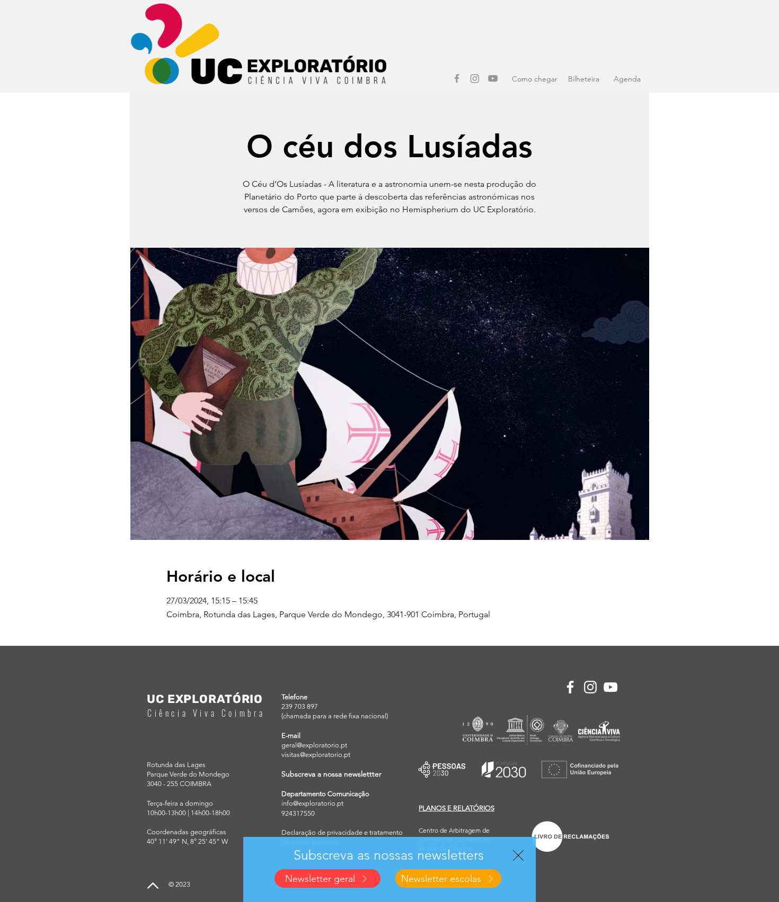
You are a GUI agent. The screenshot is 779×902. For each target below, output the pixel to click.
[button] (518, 855)
